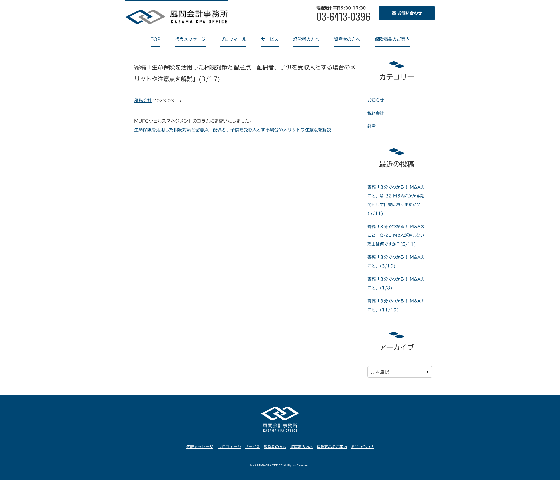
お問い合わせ (362, 447)
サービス (270, 39)
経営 (372, 126)
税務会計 (143, 100)
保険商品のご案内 (392, 39)
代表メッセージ (190, 39)
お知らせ (376, 100)
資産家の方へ (347, 39)
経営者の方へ (306, 39)
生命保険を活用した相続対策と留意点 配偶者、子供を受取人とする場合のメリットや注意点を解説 (232, 130)
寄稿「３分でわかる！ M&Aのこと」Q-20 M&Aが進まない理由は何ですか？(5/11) (396, 235)
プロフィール (233, 39)
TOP (155, 39)
